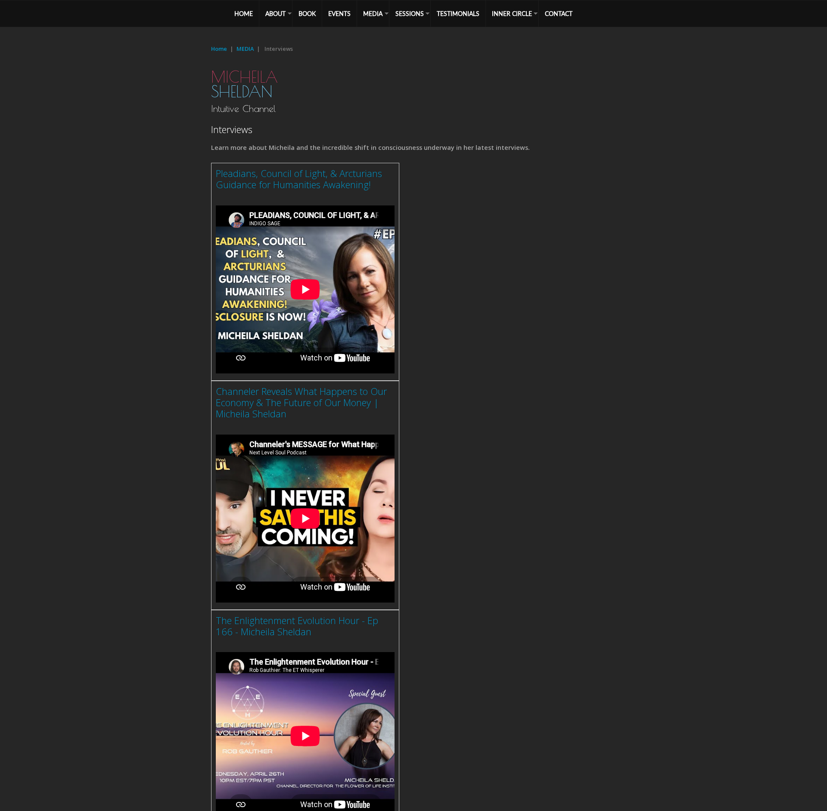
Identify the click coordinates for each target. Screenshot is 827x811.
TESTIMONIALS (458, 13)
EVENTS (339, 13)
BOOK (307, 13)
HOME (243, 13)
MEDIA (372, 13)
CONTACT (558, 13)
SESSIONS (409, 13)
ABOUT (275, 13)
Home (219, 49)
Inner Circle (512, 13)
